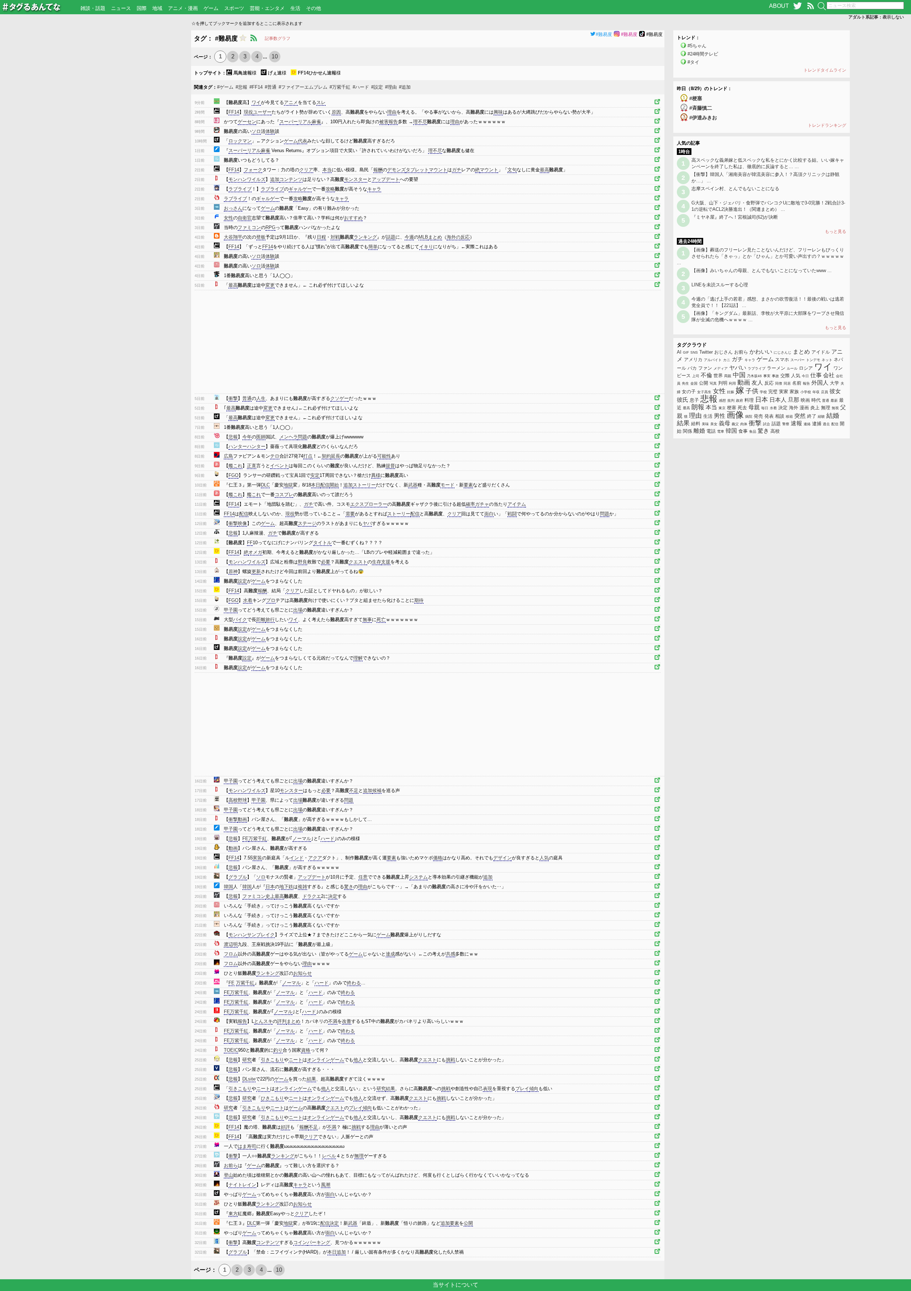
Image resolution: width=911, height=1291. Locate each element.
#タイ (693, 62)
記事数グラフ (277, 38)
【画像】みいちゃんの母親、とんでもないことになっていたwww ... (761, 270)
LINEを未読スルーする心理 (719, 284)
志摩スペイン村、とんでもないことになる (735, 188)
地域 (157, 8)
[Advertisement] (95, 80)
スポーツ (234, 8)
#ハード (361, 87)
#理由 (391, 87)
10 (275, 56)
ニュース (121, 8)
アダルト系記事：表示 (876, 17)
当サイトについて (455, 1285)
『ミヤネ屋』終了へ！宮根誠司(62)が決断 (734, 217)
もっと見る (835, 231)
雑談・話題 (92, 8)
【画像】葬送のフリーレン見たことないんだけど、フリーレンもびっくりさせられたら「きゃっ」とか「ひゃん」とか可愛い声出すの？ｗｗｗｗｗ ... (760, 256)
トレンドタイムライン (825, 70)
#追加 (405, 87)
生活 (295, 8)
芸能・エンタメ (267, 8)
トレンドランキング (827, 125)
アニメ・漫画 (183, 8)
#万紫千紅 (340, 87)
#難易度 (604, 34)
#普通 (271, 87)
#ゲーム (225, 87)
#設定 (377, 87)
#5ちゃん (697, 45)
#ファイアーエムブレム (303, 87)
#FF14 (256, 87)
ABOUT (779, 6)
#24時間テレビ (703, 54)
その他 (313, 8)
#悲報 (241, 87)
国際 (142, 8)
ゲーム (211, 8)
